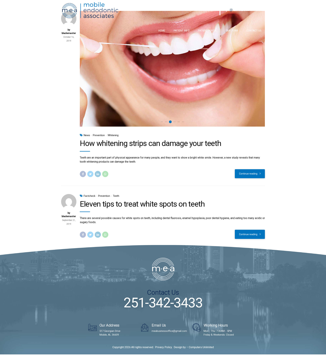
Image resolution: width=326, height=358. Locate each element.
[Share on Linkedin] (98, 174)
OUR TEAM (232, 30)
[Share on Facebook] (83, 174)
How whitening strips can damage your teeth (150, 143)
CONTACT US (253, 30)
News (87, 135)
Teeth (116, 195)
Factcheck (89, 195)
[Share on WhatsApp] (105, 174)
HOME (161, 30)
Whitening (113, 135)
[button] (86, 69)
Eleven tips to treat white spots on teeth (142, 203)
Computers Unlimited (201, 347)
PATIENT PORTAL (207, 30)
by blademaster (69, 215)
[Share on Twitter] (90, 174)
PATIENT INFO (181, 30)
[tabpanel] (172, 69)
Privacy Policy (163, 347)
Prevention (99, 135)
